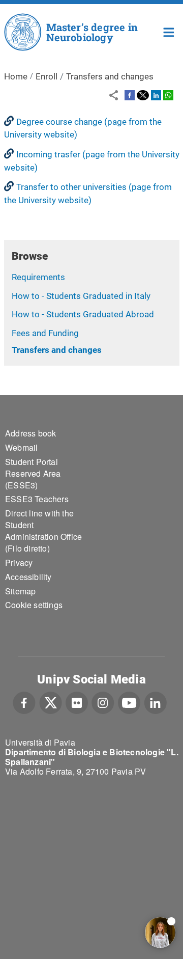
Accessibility (28, 577)
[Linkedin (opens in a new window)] (155, 702)
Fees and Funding (45, 333)
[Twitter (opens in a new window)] (50, 702)
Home (169, 31)
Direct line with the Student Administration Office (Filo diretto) (43, 530)
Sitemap (20, 591)
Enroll (46, 76)
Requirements (38, 277)
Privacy (19, 562)
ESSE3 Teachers (37, 499)
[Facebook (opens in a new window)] (24, 702)
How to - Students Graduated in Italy (81, 296)
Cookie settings (34, 605)
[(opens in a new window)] (130, 95)
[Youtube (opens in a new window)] (129, 702)
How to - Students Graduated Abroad (83, 314)
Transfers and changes (57, 350)
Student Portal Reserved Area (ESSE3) (33, 473)
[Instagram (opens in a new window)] (103, 702)
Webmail (21, 447)
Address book (30, 433)
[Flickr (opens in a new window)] (77, 702)
